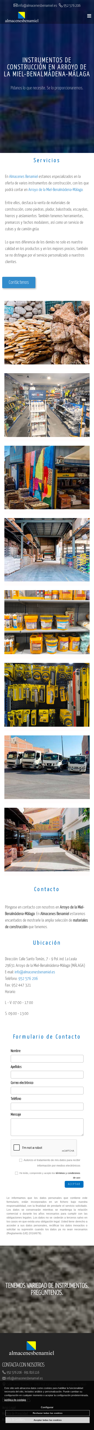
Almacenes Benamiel (23, 177)
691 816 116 (31, 1372)
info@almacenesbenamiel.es (24, 1378)
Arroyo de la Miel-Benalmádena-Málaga (55, 190)
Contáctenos (19, 282)
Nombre (16, 1051)
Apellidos (16, 1067)
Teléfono (16, 1099)
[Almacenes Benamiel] (22, 18)
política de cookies (15, 1400)
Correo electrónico (22, 1083)
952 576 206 (14, 1372)
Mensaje (16, 1114)
